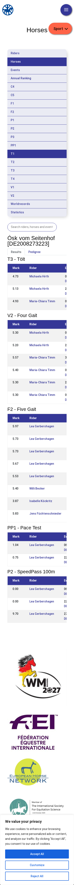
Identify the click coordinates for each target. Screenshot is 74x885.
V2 (12, 195)
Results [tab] (16, 252)
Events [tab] (15, 70)
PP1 (13, 145)
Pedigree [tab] (34, 252)
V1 (12, 187)
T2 (12, 162)
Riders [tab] (15, 53)
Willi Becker (37, 488)
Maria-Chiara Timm (42, 301)
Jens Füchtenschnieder (45, 513)
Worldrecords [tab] (20, 204)
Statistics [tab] (17, 212)
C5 (12, 95)
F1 (12, 103)
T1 (12, 153)
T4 (12, 178)
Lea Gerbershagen (41, 426)
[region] (37, 850)
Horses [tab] (16, 61)
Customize (37, 865)
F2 (12, 112)
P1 (12, 120)
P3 (12, 137)
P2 (12, 128)
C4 (12, 86)
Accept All (37, 854)
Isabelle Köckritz (40, 501)
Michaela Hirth (39, 276)
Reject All (37, 876)
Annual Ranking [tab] (21, 78)
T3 (12, 170)
